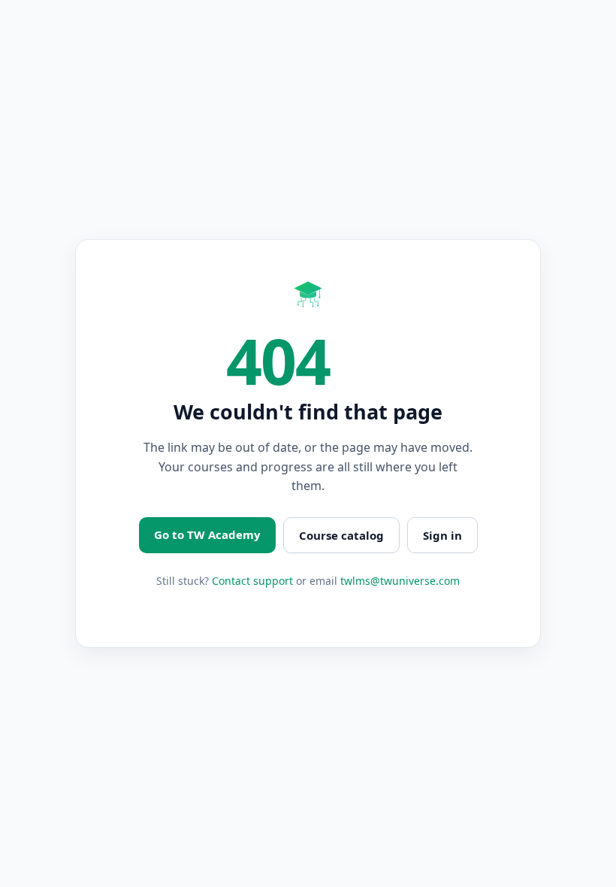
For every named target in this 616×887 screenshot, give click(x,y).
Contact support (252, 581)
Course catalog (341, 535)
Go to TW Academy (207, 534)
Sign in (442, 535)
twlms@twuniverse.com (400, 581)
